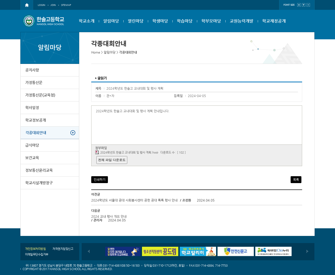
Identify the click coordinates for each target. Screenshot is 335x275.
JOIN (53, 5)
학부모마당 (211, 20)
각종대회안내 (36, 132)
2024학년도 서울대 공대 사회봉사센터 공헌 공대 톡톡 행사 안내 (134, 200)
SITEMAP (66, 5)
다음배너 (307, 251)
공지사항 (32, 70)
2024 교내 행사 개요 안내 (109, 216)
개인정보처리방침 (35, 248)
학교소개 (86, 20)
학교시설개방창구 (39, 183)
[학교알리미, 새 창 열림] (198, 248)
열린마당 (135, 20)
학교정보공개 (35, 120)
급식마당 (32, 145)
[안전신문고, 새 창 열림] (236, 248)
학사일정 (32, 107)
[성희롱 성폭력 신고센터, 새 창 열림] (122, 248)
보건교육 (32, 158)
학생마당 (160, 20)
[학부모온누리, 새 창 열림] (273, 248)
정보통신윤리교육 (39, 170)
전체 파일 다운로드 (112, 160)
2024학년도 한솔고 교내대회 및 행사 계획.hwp (129, 152)
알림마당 (111, 20)
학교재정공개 (274, 20)
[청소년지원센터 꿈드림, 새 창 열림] (160, 248)
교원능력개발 (241, 20)
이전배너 (89, 251)
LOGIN (41, 5)
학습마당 (185, 20)
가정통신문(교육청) (40, 95)
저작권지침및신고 (62, 248)
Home (95, 52)
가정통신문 (33, 82)
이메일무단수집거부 (36, 254)
